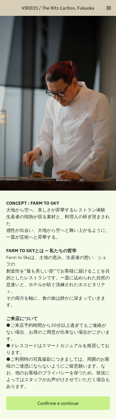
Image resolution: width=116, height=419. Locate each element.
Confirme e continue (58, 403)
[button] (58, 403)
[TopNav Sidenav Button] (108, 8)
